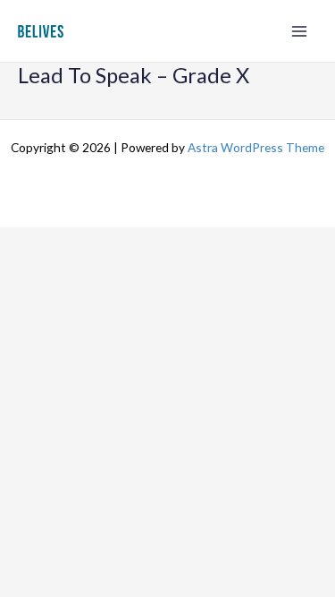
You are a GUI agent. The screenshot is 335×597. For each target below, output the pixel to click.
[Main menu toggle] (299, 31)
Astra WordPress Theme (256, 147)
